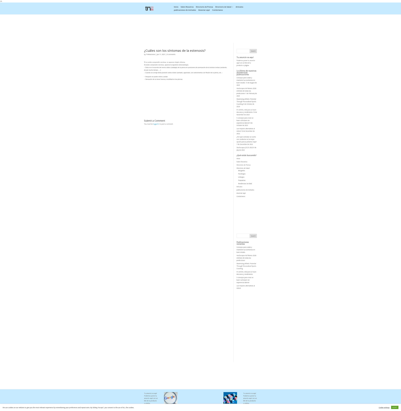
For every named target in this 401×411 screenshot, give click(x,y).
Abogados (241, 171)
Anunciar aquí (204, 10)
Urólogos (241, 177)
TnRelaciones (150, 54)
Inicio (176, 7)
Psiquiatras (242, 180)
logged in (156, 124)
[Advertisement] (200, 28)
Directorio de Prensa (204, 7)
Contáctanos (217, 10)
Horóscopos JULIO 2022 (245, 147)
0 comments (171, 54)
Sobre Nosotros (187, 7)
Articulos (239, 7)
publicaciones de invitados (185, 10)
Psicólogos (242, 174)
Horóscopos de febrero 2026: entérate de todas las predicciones (246, 90)
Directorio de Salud (223, 7)
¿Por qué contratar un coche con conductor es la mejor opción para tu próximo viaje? (247, 139)
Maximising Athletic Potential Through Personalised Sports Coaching (246, 101)
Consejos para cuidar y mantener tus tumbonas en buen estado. (246, 80)
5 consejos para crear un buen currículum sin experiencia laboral (245, 120)
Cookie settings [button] (384, 407)
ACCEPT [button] (394, 407)
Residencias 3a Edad (245, 184)
